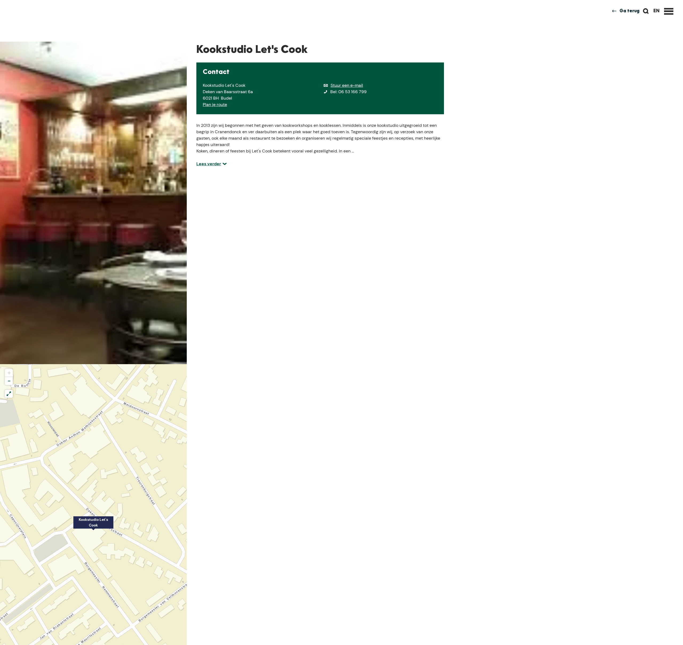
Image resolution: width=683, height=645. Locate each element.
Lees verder (208, 164)
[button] (93, 525)
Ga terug (630, 11)
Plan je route (215, 104)
